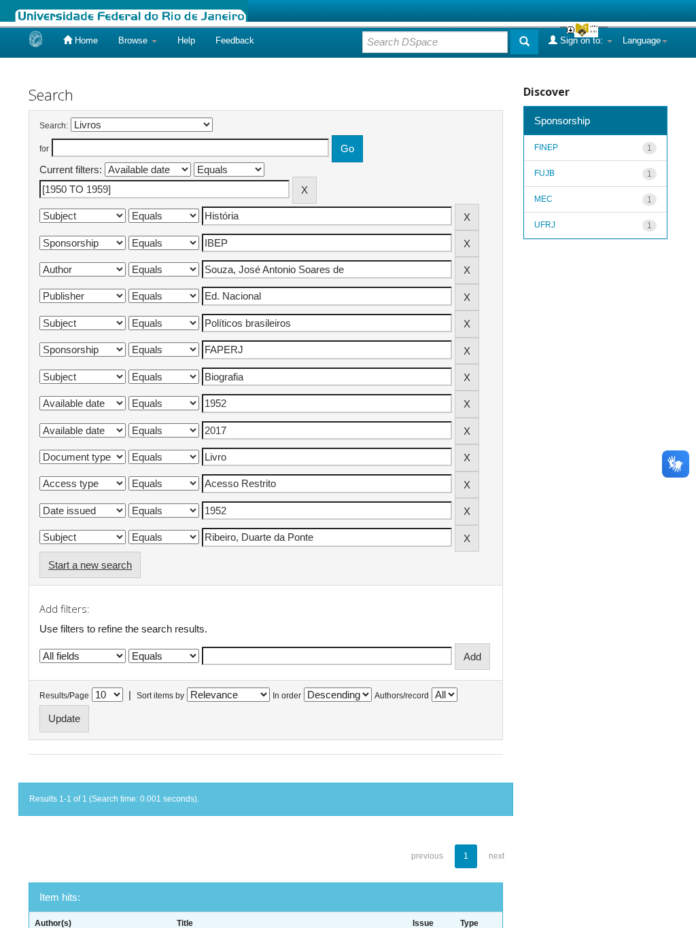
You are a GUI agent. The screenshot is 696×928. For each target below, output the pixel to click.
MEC (543, 199)
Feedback (234, 40)
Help (186, 40)
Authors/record (402, 695)
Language (642, 40)
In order (287, 695)
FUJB (544, 173)
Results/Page (64, 695)
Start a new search (90, 565)
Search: (53, 125)
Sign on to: (581, 40)
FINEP (546, 147)
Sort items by (160, 695)
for (44, 149)
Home (85, 40)
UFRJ (544, 225)
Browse (134, 40)
